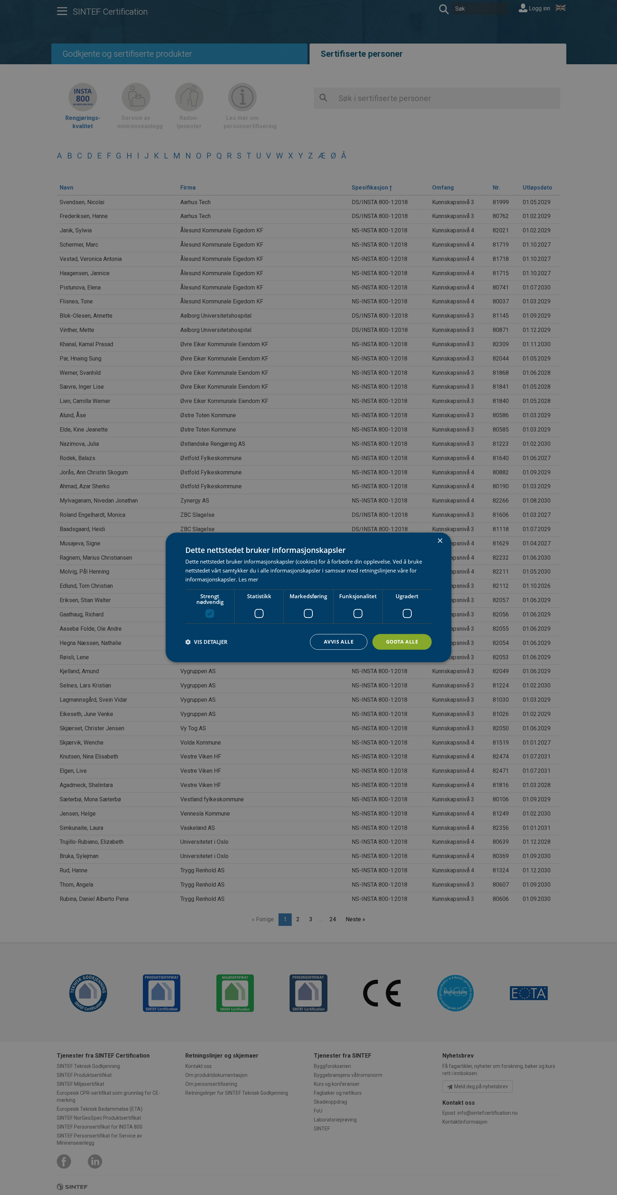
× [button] (439, 541)
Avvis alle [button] (338, 641)
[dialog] (308, 597)
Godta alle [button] (402, 641)
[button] (206, 642)
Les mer (248, 579)
